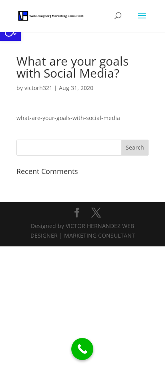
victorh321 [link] (38, 88)
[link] (51, 15)
